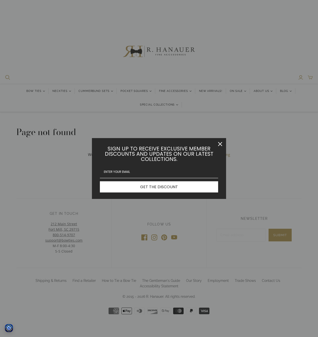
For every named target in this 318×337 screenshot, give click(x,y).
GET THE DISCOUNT (159, 187)
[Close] (220, 144)
